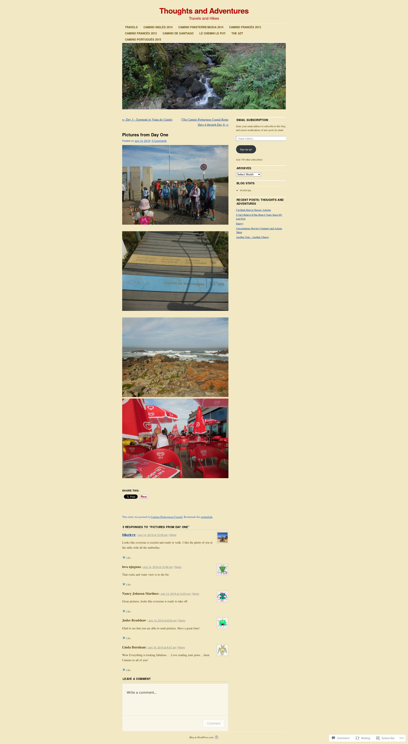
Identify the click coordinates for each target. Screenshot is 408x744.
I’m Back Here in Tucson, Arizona (253, 209)
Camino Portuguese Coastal (167, 517)
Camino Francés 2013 (245, 27)
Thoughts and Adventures (203, 10)
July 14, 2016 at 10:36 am (153, 535)
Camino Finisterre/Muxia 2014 (200, 27)
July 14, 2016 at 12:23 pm (175, 593)
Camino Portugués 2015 (143, 39)
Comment (213, 723)
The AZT (237, 33)
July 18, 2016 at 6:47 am (162, 647)
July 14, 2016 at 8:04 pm (162, 620)
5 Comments (159, 140)
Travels (131, 27)
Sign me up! (246, 149)
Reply (173, 535)
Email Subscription (252, 120)
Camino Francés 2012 (141, 33)
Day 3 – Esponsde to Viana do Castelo (147, 119)
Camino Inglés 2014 (158, 27)
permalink (206, 517)
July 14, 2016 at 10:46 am (158, 567)
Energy (239, 223)
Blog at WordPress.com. (201, 737)
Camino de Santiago (178, 33)
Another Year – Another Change (252, 237)
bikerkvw (129, 534)
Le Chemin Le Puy (212, 33)
